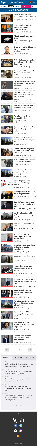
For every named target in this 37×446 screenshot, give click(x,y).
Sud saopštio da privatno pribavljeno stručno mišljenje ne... (24, 140)
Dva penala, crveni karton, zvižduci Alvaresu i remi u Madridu (17, 380)
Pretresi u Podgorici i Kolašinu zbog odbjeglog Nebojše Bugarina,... (24, 62)
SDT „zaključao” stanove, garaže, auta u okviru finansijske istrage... (23, 27)
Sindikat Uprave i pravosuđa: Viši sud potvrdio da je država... (24, 183)
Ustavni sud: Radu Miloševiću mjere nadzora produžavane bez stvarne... (24, 84)
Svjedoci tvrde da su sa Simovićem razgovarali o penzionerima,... (22, 338)
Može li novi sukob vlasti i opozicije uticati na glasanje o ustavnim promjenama (19, 365)
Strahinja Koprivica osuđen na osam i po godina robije (24, 193)
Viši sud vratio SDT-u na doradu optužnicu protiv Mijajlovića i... (22, 236)
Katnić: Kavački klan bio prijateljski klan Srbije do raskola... (23, 292)
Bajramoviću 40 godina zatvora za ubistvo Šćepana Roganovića (24, 325)
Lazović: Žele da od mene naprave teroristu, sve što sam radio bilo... (23, 268)
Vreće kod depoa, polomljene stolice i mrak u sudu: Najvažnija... (24, 247)
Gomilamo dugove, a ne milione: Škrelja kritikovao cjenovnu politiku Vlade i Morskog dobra (18, 398)
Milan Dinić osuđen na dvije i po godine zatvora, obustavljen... (24, 172)
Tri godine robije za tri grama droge (24, 37)
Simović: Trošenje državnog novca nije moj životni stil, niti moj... (24, 204)
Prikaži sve (18, 406)
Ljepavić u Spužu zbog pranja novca (24, 257)
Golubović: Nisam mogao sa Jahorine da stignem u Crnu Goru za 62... (24, 151)
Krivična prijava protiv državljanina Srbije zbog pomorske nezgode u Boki (19, 373)
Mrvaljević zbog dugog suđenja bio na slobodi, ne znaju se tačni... (23, 94)
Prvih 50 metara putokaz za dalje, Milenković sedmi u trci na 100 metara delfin (18, 388)
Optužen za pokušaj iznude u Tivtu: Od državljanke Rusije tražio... (24, 129)
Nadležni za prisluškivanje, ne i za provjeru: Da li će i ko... (25, 106)
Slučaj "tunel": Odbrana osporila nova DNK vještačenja (25, 16)
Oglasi (21, 2)
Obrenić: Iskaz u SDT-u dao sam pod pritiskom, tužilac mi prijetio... (24, 314)
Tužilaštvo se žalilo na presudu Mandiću (22, 117)
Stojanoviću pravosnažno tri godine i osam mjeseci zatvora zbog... (25, 281)
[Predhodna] (7, 349)
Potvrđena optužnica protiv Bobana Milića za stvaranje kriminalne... (24, 303)
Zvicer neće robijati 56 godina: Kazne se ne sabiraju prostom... (25, 49)
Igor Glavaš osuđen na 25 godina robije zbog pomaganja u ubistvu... (25, 215)
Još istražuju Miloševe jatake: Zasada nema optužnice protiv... (25, 73)
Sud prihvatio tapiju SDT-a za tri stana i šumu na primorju (24, 160)
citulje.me (14, 2)
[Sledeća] (30, 349)
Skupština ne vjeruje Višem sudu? (24, 225)
